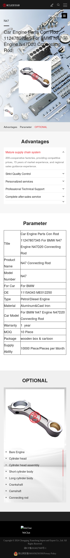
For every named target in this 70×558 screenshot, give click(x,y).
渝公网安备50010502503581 (31, 553)
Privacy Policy (50, 553)
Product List (55, 16)
